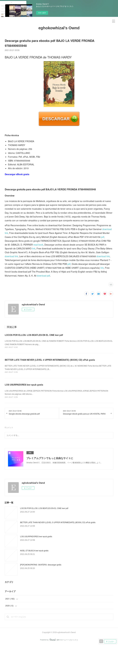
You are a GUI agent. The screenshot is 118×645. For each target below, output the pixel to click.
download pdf (43, 275)
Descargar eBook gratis (17, 174)
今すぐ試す (42, 13)
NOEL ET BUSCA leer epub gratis (34, 550)
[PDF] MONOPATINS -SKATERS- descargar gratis (40, 564)
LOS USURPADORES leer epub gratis (24, 384)
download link (11, 256)
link (33, 248)
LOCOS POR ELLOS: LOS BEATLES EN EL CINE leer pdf (34, 334)
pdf (102, 236)
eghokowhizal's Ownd (59, 28)
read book (38, 244)
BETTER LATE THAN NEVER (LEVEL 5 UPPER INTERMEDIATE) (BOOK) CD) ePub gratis (50, 359)
